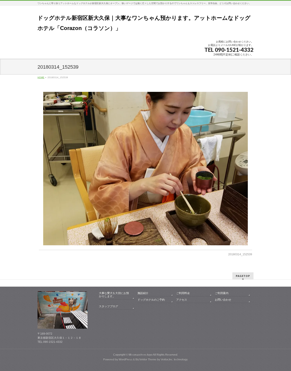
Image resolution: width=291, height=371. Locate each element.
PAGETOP (243, 275)
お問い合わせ (223, 299)
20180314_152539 (240, 254)
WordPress (125, 359)
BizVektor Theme (145, 359)
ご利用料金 (183, 293)
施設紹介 (143, 293)
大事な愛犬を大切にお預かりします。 (114, 294)
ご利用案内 (221, 293)
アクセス (181, 299)
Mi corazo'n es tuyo (140, 354)
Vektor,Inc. (167, 359)
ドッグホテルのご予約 (151, 299)
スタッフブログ (108, 306)
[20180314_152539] (145, 168)
